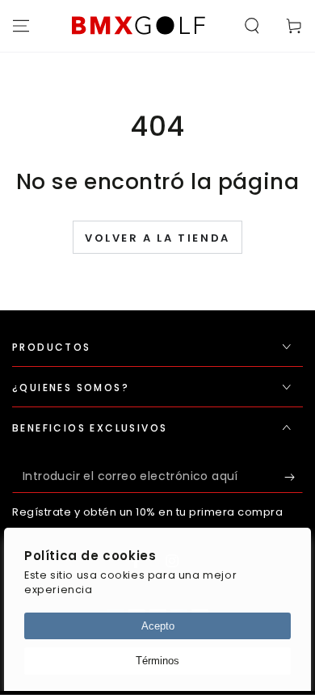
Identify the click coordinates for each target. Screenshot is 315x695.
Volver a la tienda (157, 238)
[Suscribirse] (293, 477)
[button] (252, 26)
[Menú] (21, 26)
